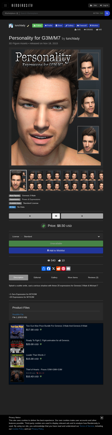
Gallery (70, 25)
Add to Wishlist (57, 250)
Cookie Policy (18, 429)
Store (59, 25)
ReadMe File (17, 314)
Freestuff (83, 25)
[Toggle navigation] (5, 5)
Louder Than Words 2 (35, 355)
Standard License (30, 203)
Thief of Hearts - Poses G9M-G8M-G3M (44, 369)
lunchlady (73, 38)
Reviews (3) (93, 277)
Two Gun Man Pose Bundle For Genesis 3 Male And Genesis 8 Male (56, 326)
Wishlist (94, 25)
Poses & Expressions (31, 199)
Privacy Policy (37, 429)
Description (18, 277)
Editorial (37, 277)
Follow (38, 25)
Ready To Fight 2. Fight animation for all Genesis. (48, 340)
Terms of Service (87, 426)
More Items (73, 277)
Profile (49, 25)
